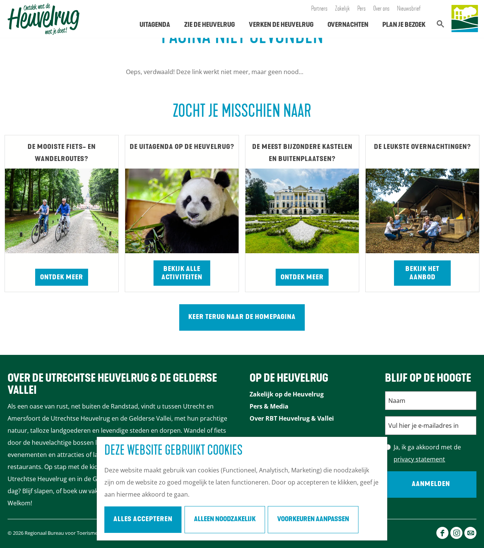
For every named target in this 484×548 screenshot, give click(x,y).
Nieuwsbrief (409, 9)
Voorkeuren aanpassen (313, 519)
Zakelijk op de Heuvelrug (287, 394)
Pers (361, 9)
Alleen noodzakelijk (225, 519)
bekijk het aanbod (422, 273)
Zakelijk (342, 9)
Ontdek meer (61, 277)
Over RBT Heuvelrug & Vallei (292, 418)
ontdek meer (302, 277)
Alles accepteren (142, 519)
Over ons (381, 9)
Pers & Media (269, 406)
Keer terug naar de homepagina (242, 317)
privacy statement (419, 459)
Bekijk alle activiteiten (181, 273)
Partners (319, 9)
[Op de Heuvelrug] (464, 19)
